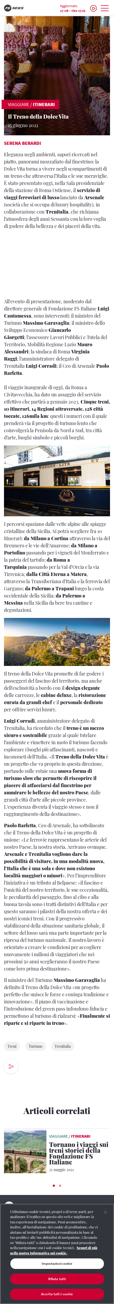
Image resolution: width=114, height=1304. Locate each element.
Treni (11, 1046)
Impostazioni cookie (57, 1263)
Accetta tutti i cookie (57, 1294)
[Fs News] (19, 8)
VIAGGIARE (18, 104)
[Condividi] (29, 1067)
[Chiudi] (105, 1212)
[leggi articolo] (25, 1150)
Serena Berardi (22, 143)
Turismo (35, 1046)
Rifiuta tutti (57, 1279)
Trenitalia (63, 1046)
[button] (54, 1186)
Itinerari (44, 104)
